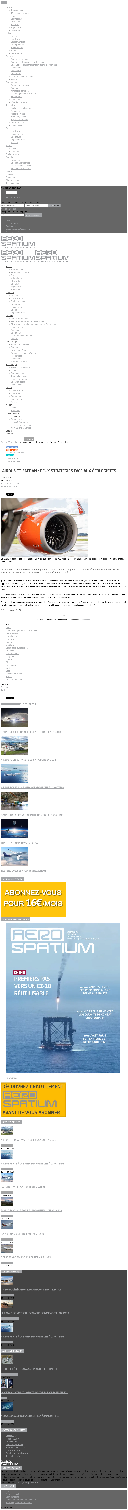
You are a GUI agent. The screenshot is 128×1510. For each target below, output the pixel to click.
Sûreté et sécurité (19, 102)
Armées (14, 79)
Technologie (11, 105)
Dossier (9, 171)
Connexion (11, 177)
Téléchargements (13, 183)
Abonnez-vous (12, 180)
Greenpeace (11, 665)
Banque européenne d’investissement (22, 630)
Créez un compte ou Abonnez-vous (18, 229)
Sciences (15, 24)
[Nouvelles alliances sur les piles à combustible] (7, 1410)
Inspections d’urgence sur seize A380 (23, 1233)
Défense (9, 56)
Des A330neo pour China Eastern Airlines (26, 1257)
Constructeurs (17, 39)
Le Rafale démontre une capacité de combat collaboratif (35, 1313)
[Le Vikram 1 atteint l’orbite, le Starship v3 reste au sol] (7, 1387)
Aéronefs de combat (20, 59)
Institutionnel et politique (22, 76)
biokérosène (11, 639)
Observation (16, 21)
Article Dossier (12, 450)
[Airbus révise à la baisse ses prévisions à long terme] (14, 782)
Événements (16, 160)
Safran (9, 676)
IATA (8, 668)
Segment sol (16, 27)
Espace (9, 7)
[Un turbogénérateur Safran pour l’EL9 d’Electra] (7, 1284)
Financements (17, 47)
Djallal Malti (9, 477)
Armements (16, 70)
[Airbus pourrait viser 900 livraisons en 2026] (14, 754)
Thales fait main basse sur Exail (20, 842)
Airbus (9, 627)
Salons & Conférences (20, 163)
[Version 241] (63, 1072)
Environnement (13, 154)
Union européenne (14, 679)
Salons (14, 50)
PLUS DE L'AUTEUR (28, 704)
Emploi (14, 148)
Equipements (17, 67)
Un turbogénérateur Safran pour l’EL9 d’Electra (31, 1289)
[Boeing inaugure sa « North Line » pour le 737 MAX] (14, 809)
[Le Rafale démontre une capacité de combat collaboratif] (7, 1307)
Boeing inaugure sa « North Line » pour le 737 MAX (32, 815)
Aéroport (15, 88)
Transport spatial (18, 10)
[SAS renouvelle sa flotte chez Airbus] (14, 865)
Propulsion (15, 16)
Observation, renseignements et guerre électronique (34, 65)
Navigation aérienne (20, 91)
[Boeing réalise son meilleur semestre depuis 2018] (14, 726)
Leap (8, 671)
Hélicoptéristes (17, 44)
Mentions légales (12, 223)
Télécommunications (20, 13)
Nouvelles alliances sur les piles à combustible (30, 1415)
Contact (9, 220)
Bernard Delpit (12, 633)
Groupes (14, 36)
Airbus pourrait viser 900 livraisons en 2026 (28, 759)
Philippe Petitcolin (14, 673)
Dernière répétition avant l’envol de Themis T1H (30, 1368)
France (9, 659)
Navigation (15, 30)
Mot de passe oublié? (10, 209)
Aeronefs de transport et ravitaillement (28, 62)
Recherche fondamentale (22, 108)
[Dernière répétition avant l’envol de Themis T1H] (7, 1363)
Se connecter (11, 193)
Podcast (9, 174)
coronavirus (11, 650)
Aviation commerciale (20, 85)
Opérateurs (16, 137)
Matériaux (15, 111)
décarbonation (12, 653)
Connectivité (16, 125)
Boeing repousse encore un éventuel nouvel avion (31, 1210)
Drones (9, 128)
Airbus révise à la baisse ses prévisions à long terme (32, 787)
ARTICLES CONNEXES (10, 704)
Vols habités (16, 19)
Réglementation (18, 53)
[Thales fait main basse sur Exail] (14, 837)
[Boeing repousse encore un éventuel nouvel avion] (7, 1205)
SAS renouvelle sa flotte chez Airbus (23, 870)
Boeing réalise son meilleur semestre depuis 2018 (31, 732)
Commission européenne (17, 647)
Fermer (4, 2)
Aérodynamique (18, 114)
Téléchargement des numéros (16, 232)
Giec (8, 662)
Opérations (16, 73)
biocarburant (11, 636)
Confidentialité (11, 226)
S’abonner (86, 620)
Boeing (9, 642)
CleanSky (10, 645)
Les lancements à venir (21, 165)
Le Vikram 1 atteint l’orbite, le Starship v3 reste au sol (34, 1392)
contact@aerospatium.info (27, 1482)
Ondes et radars (18, 122)
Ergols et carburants (19, 119)
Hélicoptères (16, 96)
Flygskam (10, 656)
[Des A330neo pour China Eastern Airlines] (7, 1252)
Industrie (10, 33)
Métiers (9, 145)
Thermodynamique (19, 116)
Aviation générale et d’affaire (23, 93)
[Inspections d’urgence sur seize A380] (7, 1228)
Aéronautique (12, 82)
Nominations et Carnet (21, 168)
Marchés (14, 142)
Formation (15, 151)
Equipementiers (18, 42)
